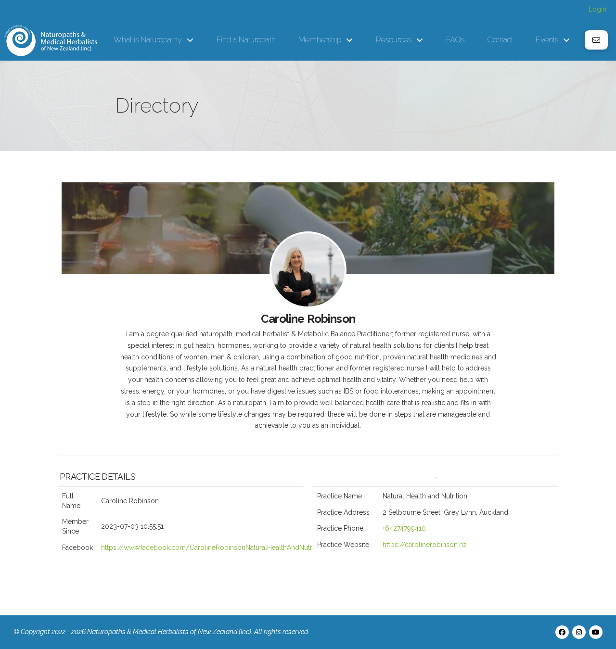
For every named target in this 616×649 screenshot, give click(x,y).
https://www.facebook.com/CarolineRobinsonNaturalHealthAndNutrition (213, 547)
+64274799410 (404, 528)
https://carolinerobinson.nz (425, 544)
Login (597, 9)
